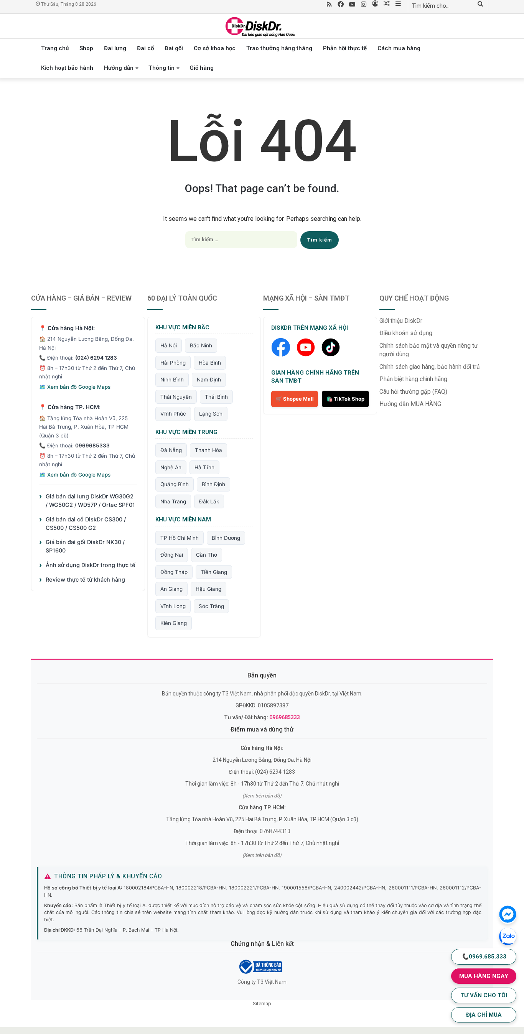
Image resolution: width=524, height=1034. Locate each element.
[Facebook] (340, 5)
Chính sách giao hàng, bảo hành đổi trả (429, 366)
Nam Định (209, 379)
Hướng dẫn (118, 67)
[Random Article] (386, 4)
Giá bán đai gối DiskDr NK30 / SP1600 (82, 546)
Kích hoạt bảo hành (67, 67)
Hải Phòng (173, 363)
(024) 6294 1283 (96, 358)
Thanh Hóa (208, 450)
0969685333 (92, 445)
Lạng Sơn (210, 414)
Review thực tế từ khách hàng (82, 580)
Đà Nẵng (171, 450)
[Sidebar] (398, 4)
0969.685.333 (483, 956)
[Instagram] (363, 5)
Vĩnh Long (173, 606)
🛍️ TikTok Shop (345, 399)
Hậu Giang (208, 589)
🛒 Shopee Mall (295, 399)
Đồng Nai (171, 555)
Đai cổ (145, 48)
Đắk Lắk (209, 501)
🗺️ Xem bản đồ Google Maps (74, 387)
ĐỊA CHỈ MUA (484, 1014)
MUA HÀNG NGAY (483, 976)
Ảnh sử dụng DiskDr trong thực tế (87, 565)
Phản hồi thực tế (345, 48)
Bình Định (213, 484)
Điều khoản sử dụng (405, 333)
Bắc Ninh (201, 345)
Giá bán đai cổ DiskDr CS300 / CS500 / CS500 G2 (82, 523)
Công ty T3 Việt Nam (262, 982)
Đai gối (174, 48)
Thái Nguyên (176, 397)
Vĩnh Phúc (173, 414)
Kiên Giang (173, 623)
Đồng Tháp (174, 572)
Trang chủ (55, 48)
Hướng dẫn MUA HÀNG (410, 404)
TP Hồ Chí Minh (179, 538)
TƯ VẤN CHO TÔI (483, 995)
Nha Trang (173, 501)
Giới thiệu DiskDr (400, 320)
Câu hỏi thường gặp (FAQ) (413, 391)
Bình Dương (226, 538)
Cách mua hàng (398, 48)
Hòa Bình (210, 363)
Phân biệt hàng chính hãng (413, 379)
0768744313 (275, 831)
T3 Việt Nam (237, 693)
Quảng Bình (174, 484)
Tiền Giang (214, 572)
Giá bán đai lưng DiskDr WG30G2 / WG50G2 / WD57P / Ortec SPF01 (87, 500)
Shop (86, 48)
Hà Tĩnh (204, 467)
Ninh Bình (172, 379)
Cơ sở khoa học (215, 48)
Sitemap (262, 1003)
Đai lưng (115, 48)
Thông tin (161, 67)
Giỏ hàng (201, 67)
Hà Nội (168, 345)
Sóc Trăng (211, 606)
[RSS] (329, 5)
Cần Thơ (206, 555)
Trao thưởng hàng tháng (279, 48)
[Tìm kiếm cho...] (480, 4)
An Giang (171, 589)
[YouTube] (352, 5)
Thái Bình (216, 397)
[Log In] (375, 4)
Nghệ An (170, 467)
